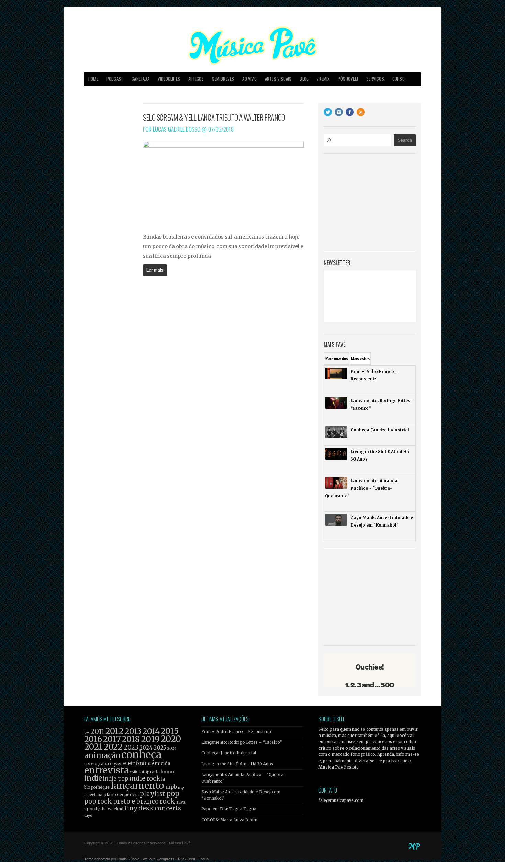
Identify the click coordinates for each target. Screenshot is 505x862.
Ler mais (155, 270)
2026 (172, 748)
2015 (170, 731)
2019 (150, 738)
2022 (113, 747)
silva (181, 802)
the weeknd (112, 809)
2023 (131, 747)
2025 (160, 747)
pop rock (98, 801)
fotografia (149, 771)
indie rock (144, 778)
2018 (131, 739)
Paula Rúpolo (128, 859)
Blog (304, 79)
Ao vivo (249, 79)
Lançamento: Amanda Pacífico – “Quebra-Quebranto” (243, 777)
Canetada (140, 79)
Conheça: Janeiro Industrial (228, 753)
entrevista (106, 770)
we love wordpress (159, 859)
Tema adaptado (97, 859)
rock (167, 801)
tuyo (88, 815)
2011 (97, 731)
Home (93, 79)
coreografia (96, 763)
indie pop (115, 778)
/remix (323, 79)
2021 (93, 746)
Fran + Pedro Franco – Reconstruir (236, 731)
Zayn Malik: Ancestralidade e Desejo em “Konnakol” (240, 794)
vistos (360, 358)
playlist (152, 794)
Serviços (375, 79)
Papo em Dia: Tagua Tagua (228, 809)
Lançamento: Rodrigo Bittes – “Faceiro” (241, 742)
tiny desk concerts (152, 808)
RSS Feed (186, 859)
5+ (86, 733)
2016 (93, 739)
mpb (171, 787)
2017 (112, 739)
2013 (133, 731)
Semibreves (223, 79)
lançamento (137, 785)
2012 (114, 731)
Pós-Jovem (348, 79)
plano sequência (121, 794)
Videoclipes (169, 79)
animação (102, 755)
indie (93, 778)
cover (116, 763)
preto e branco (136, 801)
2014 (151, 731)
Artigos (196, 79)
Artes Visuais (278, 79)
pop (172, 793)
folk (133, 772)
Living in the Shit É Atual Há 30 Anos (237, 764)
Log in (204, 859)
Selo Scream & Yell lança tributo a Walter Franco (214, 117)
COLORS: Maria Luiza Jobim (229, 820)
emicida (161, 763)
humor (168, 772)
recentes (336, 358)
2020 (171, 738)
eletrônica (137, 763)
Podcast (114, 79)
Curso (398, 79)
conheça (141, 754)
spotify (92, 808)
